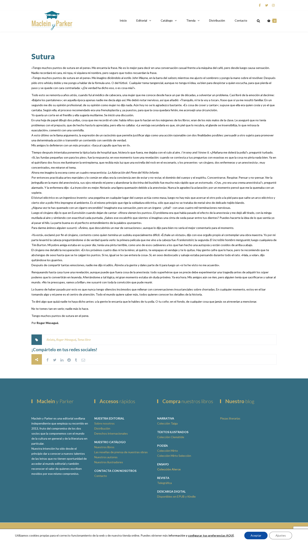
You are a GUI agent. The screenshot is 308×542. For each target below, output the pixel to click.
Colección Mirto (167, 450)
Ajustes (281, 535)
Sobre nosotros (104, 423)
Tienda (190, 20)
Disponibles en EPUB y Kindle (176, 496)
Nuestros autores (106, 457)
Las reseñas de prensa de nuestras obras (121, 452)
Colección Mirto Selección (174, 455)
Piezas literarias (230, 418)
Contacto (241, 20)
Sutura (43, 56)
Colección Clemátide (170, 437)
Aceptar (256, 535)
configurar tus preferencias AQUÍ (211, 535)
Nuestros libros (104, 447)
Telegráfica (164, 483)
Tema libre (84, 339)
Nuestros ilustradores (108, 462)
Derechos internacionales (111, 433)
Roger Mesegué (66, 339)
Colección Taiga (167, 423)
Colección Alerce (169, 469)
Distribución (217, 20)
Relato (50, 339)
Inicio (123, 20)
